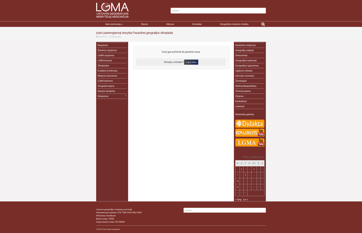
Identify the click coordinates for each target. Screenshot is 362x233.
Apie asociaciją (113, 24)
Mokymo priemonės (107, 76)
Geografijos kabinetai (246, 60)
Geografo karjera (106, 86)
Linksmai (239, 106)
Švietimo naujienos (107, 50)
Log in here (191, 62)
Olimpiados (116, 37)
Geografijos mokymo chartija (234, 24)
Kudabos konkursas (108, 71)
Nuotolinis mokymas (245, 45)
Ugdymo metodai (243, 71)
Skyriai (144, 24)
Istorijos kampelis (106, 91)
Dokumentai (241, 55)
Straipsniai (103, 96)
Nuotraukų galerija (244, 114)
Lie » (245, 199)
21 (238, 187)
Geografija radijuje (244, 50)
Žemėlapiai (241, 81)
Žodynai (239, 96)
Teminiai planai (243, 91)
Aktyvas (170, 24)
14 (238, 181)
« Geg (238, 199)
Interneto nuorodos (244, 76)
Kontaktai (197, 24)
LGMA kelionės (105, 81)
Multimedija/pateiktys (245, 86)
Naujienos (103, 45)
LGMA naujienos (106, 55)
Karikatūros (241, 101)
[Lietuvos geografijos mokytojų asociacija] (112, 11)
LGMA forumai (105, 60)
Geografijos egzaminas (246, 65)
